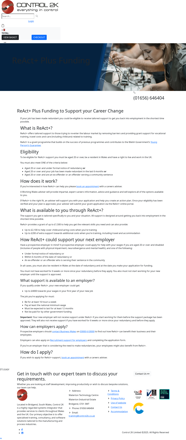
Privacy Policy (118, 398)
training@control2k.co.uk (82, 415)
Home (20, 95)
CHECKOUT (39, 37)
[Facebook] (22, 429)
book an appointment (87, 186)
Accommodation (119, 411)
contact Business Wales (64, 331)
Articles (27, 95)
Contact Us (116, 407)
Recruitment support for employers (68, 340)
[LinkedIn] (22, 432)
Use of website (118, 402)
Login (31, 21)
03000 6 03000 (87, 331)
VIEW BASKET (10, 37)
